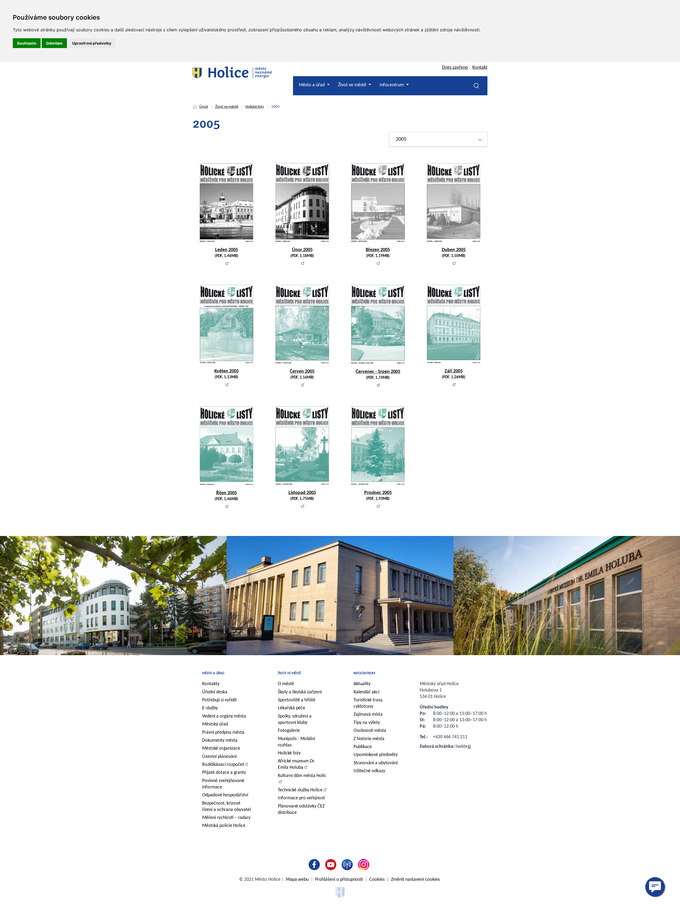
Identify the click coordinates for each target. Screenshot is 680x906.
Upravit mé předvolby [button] (91, 43)
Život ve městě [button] (352, 85)
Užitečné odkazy (369, 771)
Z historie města (369, 738)
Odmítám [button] (54, 43)
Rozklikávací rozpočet (223, 764)
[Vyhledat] (476, 85)
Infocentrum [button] (392, 85)
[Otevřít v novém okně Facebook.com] (315, 864)
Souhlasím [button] (26, 43)
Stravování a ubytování (376, 763)
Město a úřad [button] (312, 85)
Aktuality (362, 683)
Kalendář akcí (366, 692)
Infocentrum (364, 673)
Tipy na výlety (367, 722)
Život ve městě (226, 107)
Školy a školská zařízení (300, 692)
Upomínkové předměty (376, 754)
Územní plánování (219, 756)
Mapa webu (297, 879)
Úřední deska (214, 692)
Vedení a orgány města (224, 716)
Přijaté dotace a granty (224, 772)
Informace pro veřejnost (301, 798)
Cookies (377, 879)
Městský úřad (215, 724)
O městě (286, 683)
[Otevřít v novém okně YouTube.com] (331, 864)
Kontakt (479, 67)
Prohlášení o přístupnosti (339, 879)
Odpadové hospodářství (225, 795)
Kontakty (210, 683)
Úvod (203, 107)
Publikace (363, 746)
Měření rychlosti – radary (226, 817)
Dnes (455, 67)
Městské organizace (221, 748)
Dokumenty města (219, 740)
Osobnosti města (370, 730)
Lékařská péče (291, 708)
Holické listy (254, 107)
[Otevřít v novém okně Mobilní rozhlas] (348, 864)
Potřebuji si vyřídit (219, 700)
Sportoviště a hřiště (296, 700)
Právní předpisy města (223, 732)
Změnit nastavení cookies (415, 879)
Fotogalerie (289, 730)
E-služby (210, 708)
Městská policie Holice (223, 825)
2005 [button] (401, 139)
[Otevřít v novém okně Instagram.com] (364, 864)
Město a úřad (213, 673)
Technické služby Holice (300, 790)
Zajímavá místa (368, 714)
